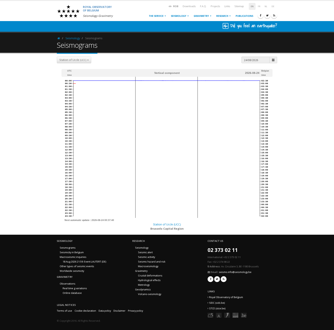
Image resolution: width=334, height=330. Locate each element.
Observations (67, 283)
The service (156, 16)
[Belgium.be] (244, 315)
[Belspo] (235, 315)
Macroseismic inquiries (73, 257)
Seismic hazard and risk (151, 261)
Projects (215, 6)
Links (227, 6)
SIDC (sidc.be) (217, 302)
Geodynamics (143, 289)
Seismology (178, 16)
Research (222, 16)
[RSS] (274, 15)
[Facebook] (260, 15)
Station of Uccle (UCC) (167, 224)
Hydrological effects (149, 280)
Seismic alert (145, 252)
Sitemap (239, 6)
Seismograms (68, 247)
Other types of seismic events (77, 266)
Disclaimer (119, 310)
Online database (72, 293)
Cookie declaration (85, 310)
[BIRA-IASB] (219, 315)
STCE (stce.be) (217, 308)
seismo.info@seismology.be (235, 272)
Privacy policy (135, 310)
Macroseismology (148, 266)
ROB (175, 6)
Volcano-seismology (149, 294)
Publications (244, 16)
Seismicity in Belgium (72, 252)
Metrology (144, 285)
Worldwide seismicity (72, 271)
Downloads (189, 6)
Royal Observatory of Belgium (226, 297)
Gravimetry (201, 16)
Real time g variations (75, 288)
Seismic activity (146, 257)
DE (273, 6)
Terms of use (64, 310)
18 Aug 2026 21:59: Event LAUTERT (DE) (84, 261)
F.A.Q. (203, 6)
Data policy (105, 310)
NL (266, 6)
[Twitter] (267, 15)
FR (259, 6)
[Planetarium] (210, 315)
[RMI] (227, 315)
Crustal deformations (150, 275)
